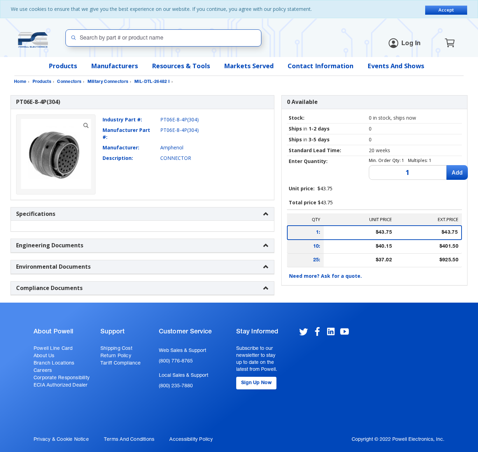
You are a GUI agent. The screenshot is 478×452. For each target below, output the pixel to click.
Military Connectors (107, 82)
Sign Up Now (256, 383)
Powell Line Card (53, 348)
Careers (43, 370)
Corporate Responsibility (62, 378)
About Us (44, 356)
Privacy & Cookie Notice (61, 439)
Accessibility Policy (191, 439)
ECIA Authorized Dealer (61, 385)
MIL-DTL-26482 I (152, 82)
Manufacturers (114, 66)
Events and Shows (395, 66)
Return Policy (115, 356)
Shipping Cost (116, 348)
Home (20, 82)
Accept (446, 10)
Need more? (325, 276)
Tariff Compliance (120, 363)
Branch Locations (54, 363)
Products (63, 66)
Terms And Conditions (129, 439)
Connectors (69, 82)
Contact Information (320, 66)
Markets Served (249, 66)
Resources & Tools (181, 66)
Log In (411, 44)
